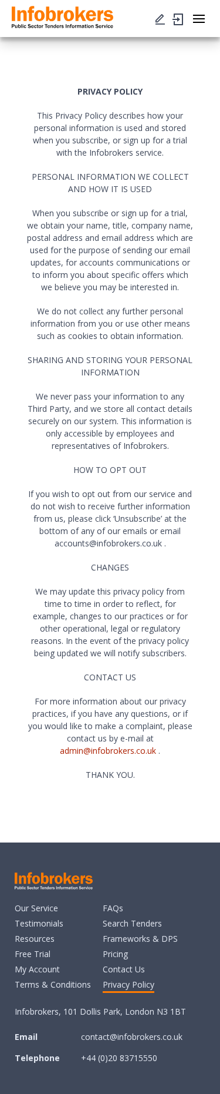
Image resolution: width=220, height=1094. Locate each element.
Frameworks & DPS (140, 938)
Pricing (115, 953)
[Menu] (160, 18)
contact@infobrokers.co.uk (131, 1036)
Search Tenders (132, 923)
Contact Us (124, 969)
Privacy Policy (128, 984)
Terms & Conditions (53, 984)
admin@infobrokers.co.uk (108, 750)
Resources (35, 938)
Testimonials (39, 923)
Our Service (36, 908)
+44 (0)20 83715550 (119, 1057)
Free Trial (32, 953)
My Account (37, 969)
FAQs (113, 908)
